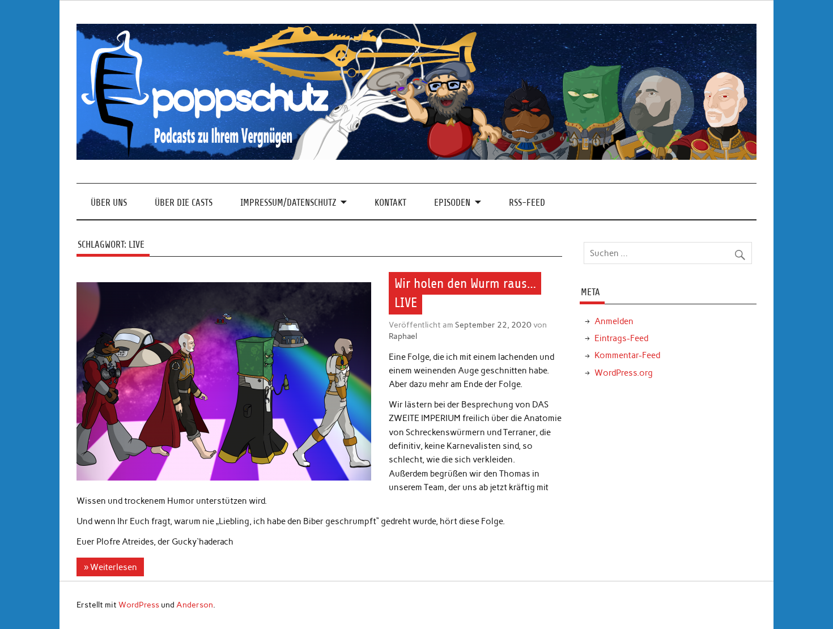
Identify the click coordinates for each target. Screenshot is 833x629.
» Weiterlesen (110, 567)
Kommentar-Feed (627, 355)
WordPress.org (623, 373)
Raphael (403, 336)
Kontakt (390, 202)
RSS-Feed (527, 202)
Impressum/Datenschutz (288, 202)
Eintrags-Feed (621, 338)
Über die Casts (183, 202)
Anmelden (614, 321)
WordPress (138, 604)
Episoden (452, 202)
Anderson (194, 604)
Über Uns (109, 202)
